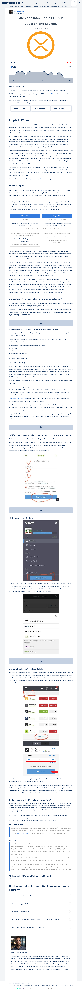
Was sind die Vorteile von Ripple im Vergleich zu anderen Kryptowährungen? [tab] (36, 919)
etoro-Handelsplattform (19, 398)
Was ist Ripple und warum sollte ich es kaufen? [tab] (26, 896)
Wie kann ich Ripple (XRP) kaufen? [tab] (22, 904)
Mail (11, 972)
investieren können (50, 94)
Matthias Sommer (19, 11)
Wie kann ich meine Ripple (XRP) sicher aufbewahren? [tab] (28, 927)
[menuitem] (13, 985)
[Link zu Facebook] (72, 983)
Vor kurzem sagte (22, 833)
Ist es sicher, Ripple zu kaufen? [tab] (21, 912)
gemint (43, 190)
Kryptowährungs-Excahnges (38, 179)
